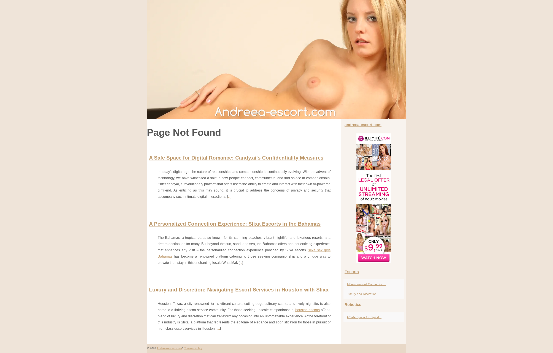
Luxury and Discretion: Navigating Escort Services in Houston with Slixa (238, 290)
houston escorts (307, 310)
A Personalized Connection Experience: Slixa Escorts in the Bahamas (235, 224)
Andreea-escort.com (169, 348)
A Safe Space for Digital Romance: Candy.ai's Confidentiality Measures (236, 158)
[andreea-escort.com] (276, 59)
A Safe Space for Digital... (364, 317)
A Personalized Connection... (366, 284)
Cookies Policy (193, 348)
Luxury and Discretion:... (363, 294)
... (229, 196)
